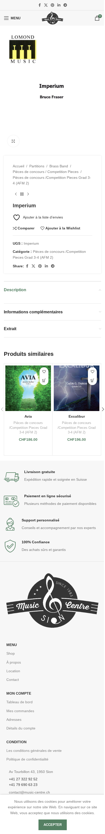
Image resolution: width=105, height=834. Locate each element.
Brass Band (58, 166)
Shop (10, 653)
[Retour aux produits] (22, 194)
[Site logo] (52, 18)
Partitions (36, 166)
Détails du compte (20, 728)
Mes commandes (20, 711)
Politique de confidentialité (27, 759)
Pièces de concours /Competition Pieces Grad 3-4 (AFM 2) (52, 180)
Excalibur (77, 416)
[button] (44, 380)
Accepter (53, 825)
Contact (12, 680)
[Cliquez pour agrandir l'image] (13, 141)
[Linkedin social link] (59, 5)
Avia (28, 416)
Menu (11, 645)
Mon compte (18, 693)
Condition (16, 742)
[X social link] (46, 5)
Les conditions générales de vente (34, 751)
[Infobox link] (52, 477)
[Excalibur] (76, 388)
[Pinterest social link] (52, 5)
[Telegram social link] (65, 5)
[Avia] (28, 388)
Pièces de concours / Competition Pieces (45, 172)
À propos (13, 662)
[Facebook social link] (39, 5)
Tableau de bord (19, 702)
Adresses (13, 720)
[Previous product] (16, 194)
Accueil (18, 166)
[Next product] (28, 194)
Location (13, 671)
